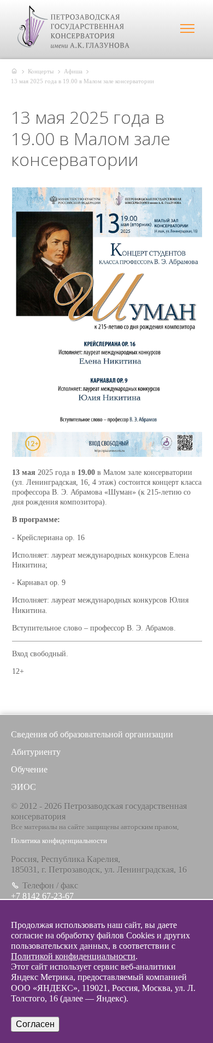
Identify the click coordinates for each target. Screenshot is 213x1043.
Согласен (35, 1024)
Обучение (29, 769)
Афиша (73, 71)
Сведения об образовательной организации (92, 734)
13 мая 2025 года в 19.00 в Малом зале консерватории (82, 81)
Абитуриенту (36, 752)
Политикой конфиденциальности (73, 956)
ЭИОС (23, 787)
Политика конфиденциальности (59, 841)
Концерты (41, 71)
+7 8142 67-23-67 (42, 896)
